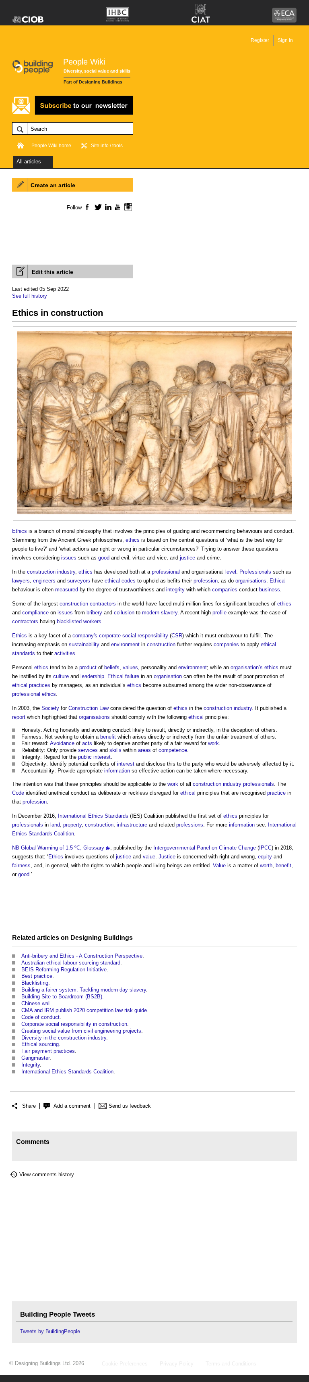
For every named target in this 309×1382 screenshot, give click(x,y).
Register (260, 40)
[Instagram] (127, 207)
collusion (124, 613)
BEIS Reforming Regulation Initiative (64, 970)
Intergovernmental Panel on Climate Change (204, 848)
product (88, 667)
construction (161, 644)
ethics (133, 540)
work (213, 743)
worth (266, 865)
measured (66, 590)
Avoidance (62, 743)
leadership (92, 676)
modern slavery (159, 613)
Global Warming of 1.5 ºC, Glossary (62, 848)
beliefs (111, 667)
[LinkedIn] (107, 207)
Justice (167, 857)
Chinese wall (36, 1003)
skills (115, 750)
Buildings (118, 937)
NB (15, 848)
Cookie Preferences (125, 1364)
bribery (94, 613)
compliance (35, 613)
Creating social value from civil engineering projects (81, 1031)
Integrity (30, 1065)
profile (219, 613)
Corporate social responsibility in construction (74, 1024)
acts (87, 743)
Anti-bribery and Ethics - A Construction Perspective (81, 956)
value (149, 857)
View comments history (46, 1174)
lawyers (21, 581)
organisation (168, 676)
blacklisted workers (79, 621)
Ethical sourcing (40, 1044)
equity (265, 857)
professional (166, 572)
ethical (112, 581)
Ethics (19, 531)
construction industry (51, 572)
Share (29, 1106)
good (103, 558)
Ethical (278, 581)
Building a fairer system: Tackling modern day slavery (83, 990)
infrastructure (132, 825)
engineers (44, 581)
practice (276, 793)
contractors (25, 621)
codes (129, 581)
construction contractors (88, 604)
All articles (28, 162)
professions (189, 825)
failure (132, 676)
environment (125, 644)
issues (68, 558)
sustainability (84, 644)
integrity (175, 590)
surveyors (78, 581)
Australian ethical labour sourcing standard (70, 963)
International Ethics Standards (93, 816)
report (18, 717)
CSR (176, 636)
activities (64, 653)
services (88, 750)
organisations (250, 581)
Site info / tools (107, 145)
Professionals (255, 572)
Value (219, 865)
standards (23, 653)
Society (50, 708)
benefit (108, 737)
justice (187, 558)
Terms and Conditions (231, 1364)
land (55, 825)
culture (61, 676)
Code (18, 793)
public (85, 757)
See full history (29, 296)
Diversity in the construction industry (63, 1038)
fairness (21, 865)
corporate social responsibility (133, 636)
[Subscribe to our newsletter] (72, 114)
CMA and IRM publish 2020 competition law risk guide (84, 1010)
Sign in (285, 40)
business (269, 590)
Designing (86, 937)
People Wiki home (51, 145)
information (117, 771)
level (230, 572)
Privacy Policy (177, 1364)
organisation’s (247, 667)
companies (224, 590)
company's (84, 636)
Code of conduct (40, 1017)
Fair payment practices (48, 1051)
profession (206, 581)
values (130, 667)
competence (173, 750)
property (72, 825)
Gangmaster (35, 1058)
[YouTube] (117, 207)
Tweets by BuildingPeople (50, 1331)
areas (144, 750)
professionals (258, 784)
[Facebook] (87, 207)
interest (102, 757)
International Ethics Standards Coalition (67, 1072)
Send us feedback (130, 1106)
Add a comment (72, 1106)
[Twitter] (97, 207)
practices (39, 685)
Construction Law (88, 708)
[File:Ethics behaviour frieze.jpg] (154, 335)
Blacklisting (34, 983)
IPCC (265, 848)
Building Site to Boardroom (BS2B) (61, 997)
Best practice (36, 976)
